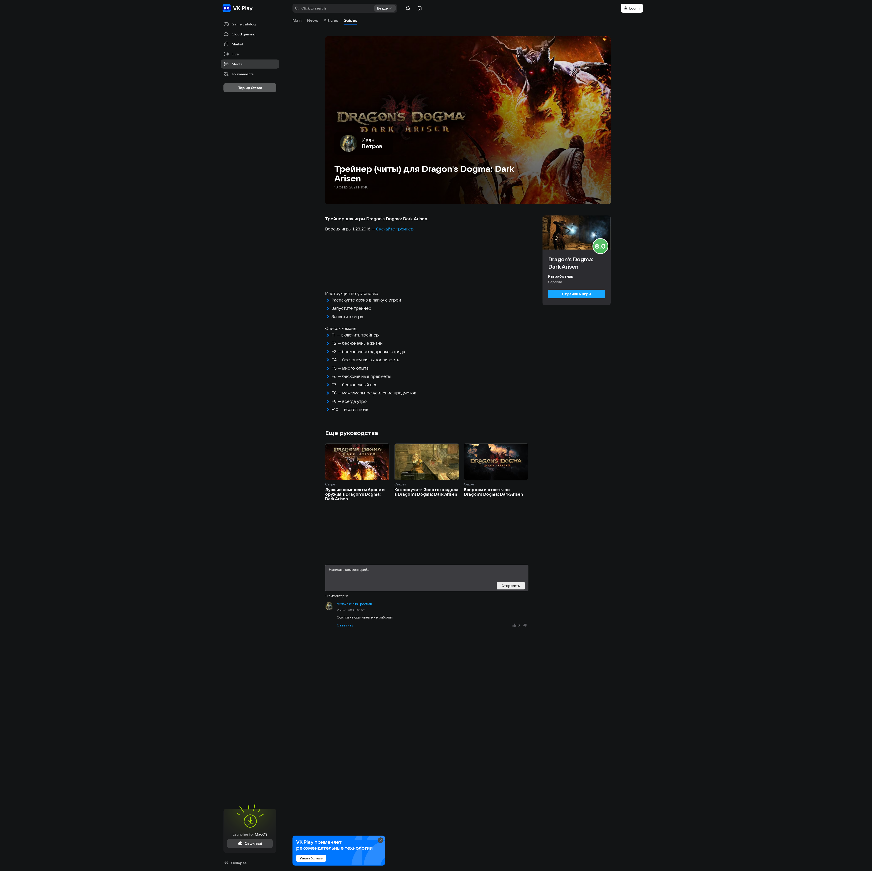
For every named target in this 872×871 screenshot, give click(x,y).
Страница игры (576, 294)
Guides (350, 20)
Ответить (345, 625)
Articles (331, 20)
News (312, 20)
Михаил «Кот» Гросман (354, 604)
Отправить (510, 586)
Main (297, 20)
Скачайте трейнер (395, 229)
